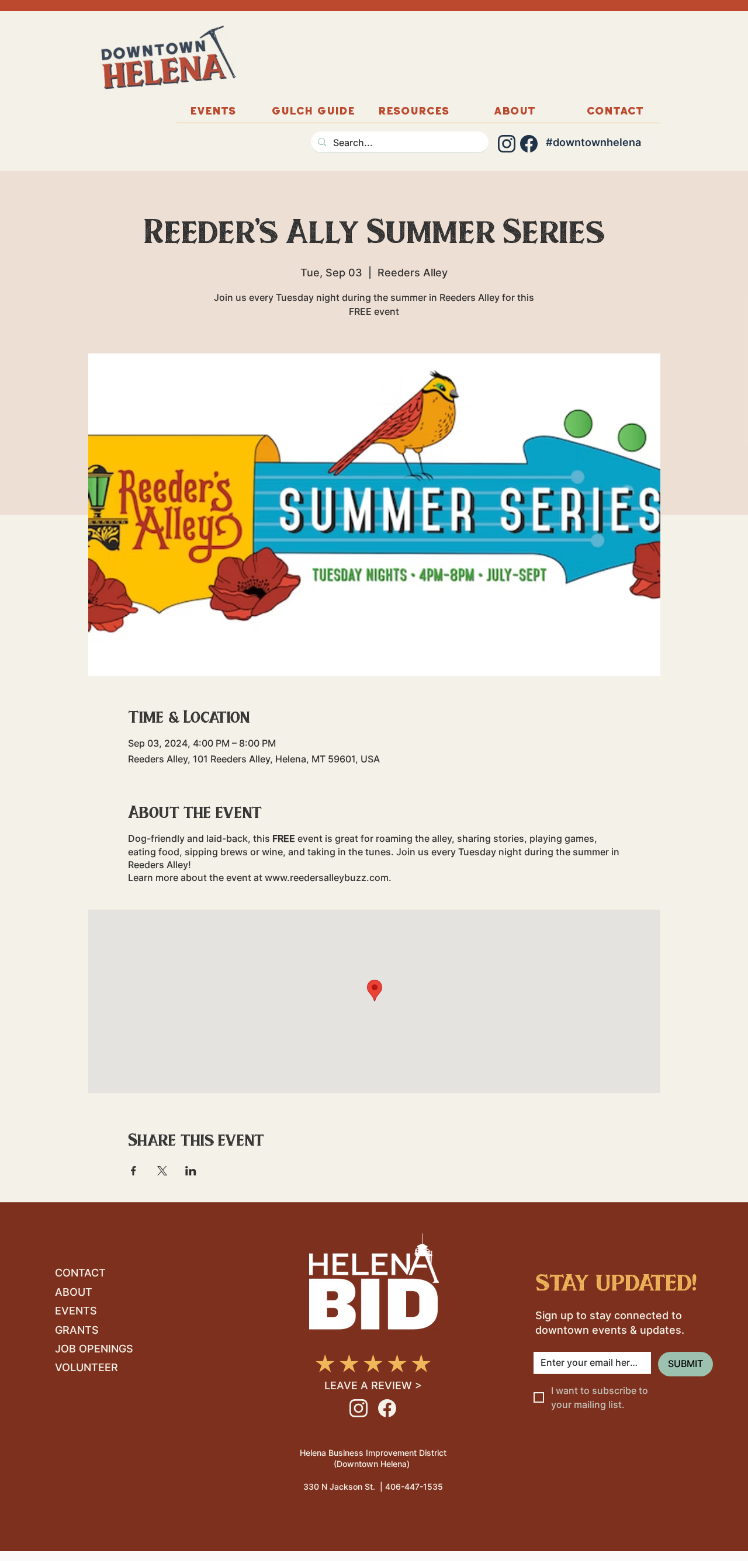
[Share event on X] (162, 1170)
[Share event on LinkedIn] (190, 1170)
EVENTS (76, 1311)
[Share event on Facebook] (133, 1170)
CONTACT (80, 1273)
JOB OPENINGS (94, 1349)
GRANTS (77, 1330)
